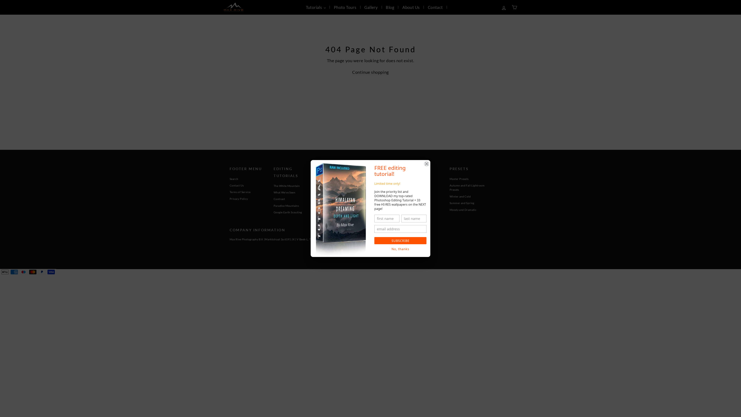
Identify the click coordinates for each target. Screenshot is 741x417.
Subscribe (400, 241)
